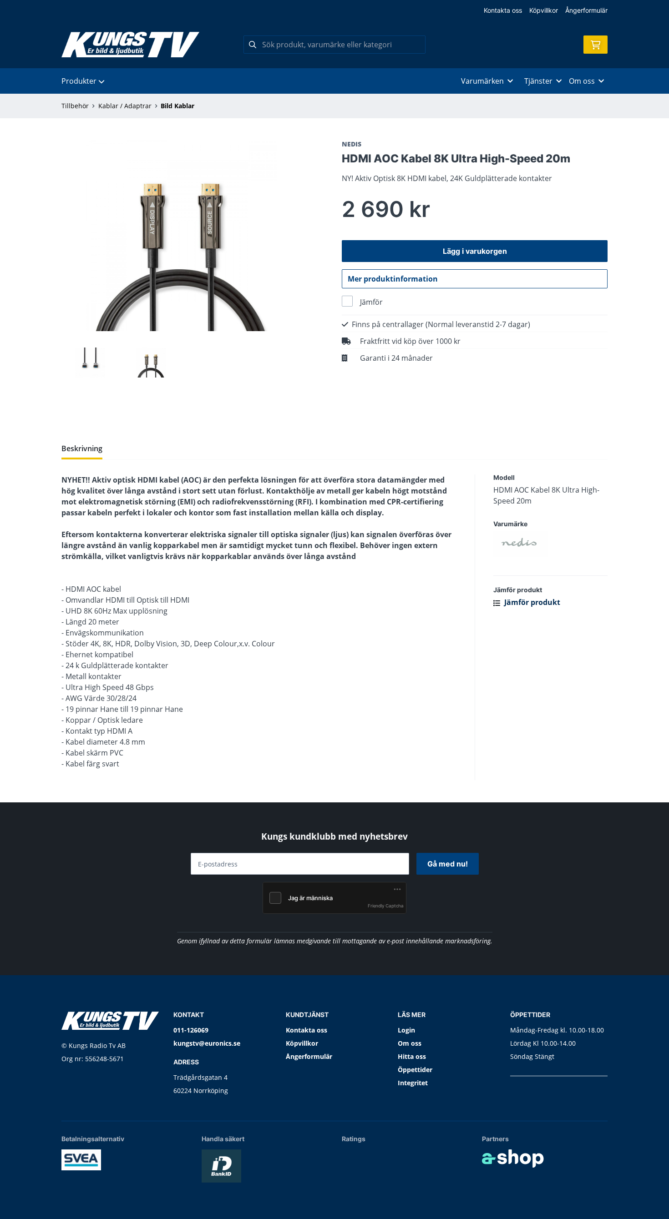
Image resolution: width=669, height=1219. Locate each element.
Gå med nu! (447, 863)
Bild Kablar (177, 105)
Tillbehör (75, 105)
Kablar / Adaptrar (125, 105)
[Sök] (252, 44)
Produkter (78, 81)
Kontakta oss (503, 10)
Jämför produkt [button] (531, 602)
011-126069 (190, 1030)
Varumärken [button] (482, 81)
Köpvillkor (543, 10)
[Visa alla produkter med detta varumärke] (550, 544)
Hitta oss (412, 1056)
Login (406, 1030)
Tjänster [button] (538, 81)
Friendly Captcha (386, 905)
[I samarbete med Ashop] (513, 1158)
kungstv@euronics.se (206, 1043)
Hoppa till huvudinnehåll (331, 12)
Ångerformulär (586, 10)
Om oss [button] (582, 81)
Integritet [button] (413, 1082)
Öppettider (415, 1069)
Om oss (409, 1043)
